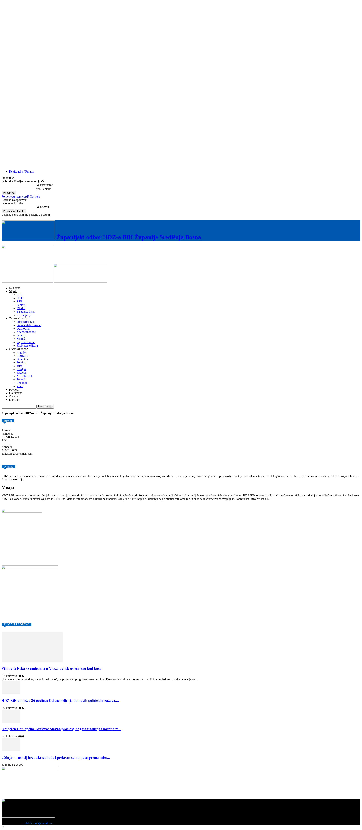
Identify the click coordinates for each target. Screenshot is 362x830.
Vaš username (44, 184)
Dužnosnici (23, 328)
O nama (13, 396)
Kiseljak (21, 369)
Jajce (19, 365)
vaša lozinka (43, 188)
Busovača (22, 355)
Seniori (21, 304)
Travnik (21, 379)
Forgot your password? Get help (21, 196)
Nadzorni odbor (26, 332)
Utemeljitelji (24, 315)
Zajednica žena (26, 311)
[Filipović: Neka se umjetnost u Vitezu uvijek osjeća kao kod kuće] (32, 661)
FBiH (20, 298)
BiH (19, 294)
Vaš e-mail (42, 206)
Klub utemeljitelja (27, 345)
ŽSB (19, 301)
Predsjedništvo (25, 321)
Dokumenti (15, 393)
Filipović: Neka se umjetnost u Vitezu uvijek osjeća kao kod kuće (51, 668)
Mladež (21, 308)
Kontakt (14, 399)
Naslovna (14, 287)
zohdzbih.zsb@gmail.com (38, 823)
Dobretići (22, 359)
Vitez (20, 386)
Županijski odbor (19, 318)
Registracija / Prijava (21, 171)
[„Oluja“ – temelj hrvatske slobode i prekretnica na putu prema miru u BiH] (11, 750)
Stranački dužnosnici (29, 325)
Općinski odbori (18, 348)
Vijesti (13, 291)
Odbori (21, 335)
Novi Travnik (25, 376)
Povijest (13, 389)
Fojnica (21, 362)
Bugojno (22, 352)
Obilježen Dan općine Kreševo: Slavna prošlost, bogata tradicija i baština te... (61, 729)
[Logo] (28, 281)
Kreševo (22, 372)
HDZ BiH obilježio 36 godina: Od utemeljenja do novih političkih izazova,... (60, 700)
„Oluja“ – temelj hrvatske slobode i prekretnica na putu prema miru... (56, 758)
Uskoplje (22, 382)
